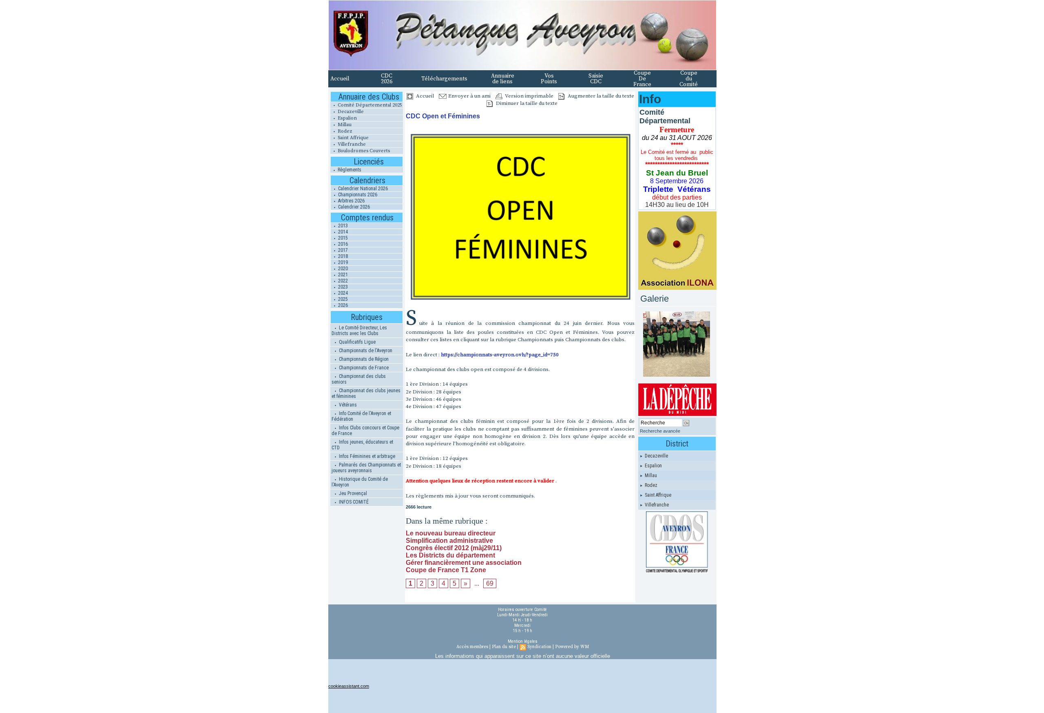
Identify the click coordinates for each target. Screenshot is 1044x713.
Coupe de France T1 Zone (446, 569)
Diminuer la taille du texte (526, 103)
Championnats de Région (363, 359)
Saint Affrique (352, 138)
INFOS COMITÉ (353, 502)
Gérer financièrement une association (464, 562)
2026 (342, 305)
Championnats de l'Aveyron (365, 350)
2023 (342, 287)
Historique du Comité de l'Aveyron (360, 482)
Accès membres (472, 647)
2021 (342, 275)
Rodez (344, 131)
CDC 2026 (386, 78)
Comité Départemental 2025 (369, 105)
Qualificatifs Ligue (357, 342)
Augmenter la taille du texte (600, 96)
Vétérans (347, 405)
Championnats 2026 (357, 195)
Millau (344, 125)
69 (489, 583)
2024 (342, 293)
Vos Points (549, 78)
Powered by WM (572, 647)
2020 (342, 268)
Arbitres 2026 (351, 201)
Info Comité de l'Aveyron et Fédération (361, 416)
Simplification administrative (449, 540)
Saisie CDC (595, 78)
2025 (342, 299)
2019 (342, 262)
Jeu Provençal (352, 493)
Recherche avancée (660, 431)
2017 (342, 250)
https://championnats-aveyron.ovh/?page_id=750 (500, 354)
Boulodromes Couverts (363, 151)
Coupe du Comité (688, 78)
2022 (342, 281)
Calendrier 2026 (353, 207)
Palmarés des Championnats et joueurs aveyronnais (366, 467)
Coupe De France (642, 78)
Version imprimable (528, 96)
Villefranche (351, 144)
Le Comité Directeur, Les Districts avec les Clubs (359, 330)
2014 (342, 232)
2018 (342, 256)
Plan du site (504, 647)
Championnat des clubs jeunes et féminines (366, 393)
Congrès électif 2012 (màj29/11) (454, 547)
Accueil (339, 79)
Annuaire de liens (502, 78)
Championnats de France (363, 368)
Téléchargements (444, 79)
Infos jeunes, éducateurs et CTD (362, 445)
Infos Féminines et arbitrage (366, 456)
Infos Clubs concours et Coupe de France (365, 430)
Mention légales (522, 641)
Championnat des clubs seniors (359, 379)
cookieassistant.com (348, 686)
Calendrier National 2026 (362, 188)
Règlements (348, 170)
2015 (342, 238)
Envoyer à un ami (469, 96)
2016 (342, 244)
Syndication (539, 647)
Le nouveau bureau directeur (450, 533)
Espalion (346, 118)
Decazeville (350, 112)
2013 (342, 226)
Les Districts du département (450, 555)
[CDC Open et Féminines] (520, 132)
